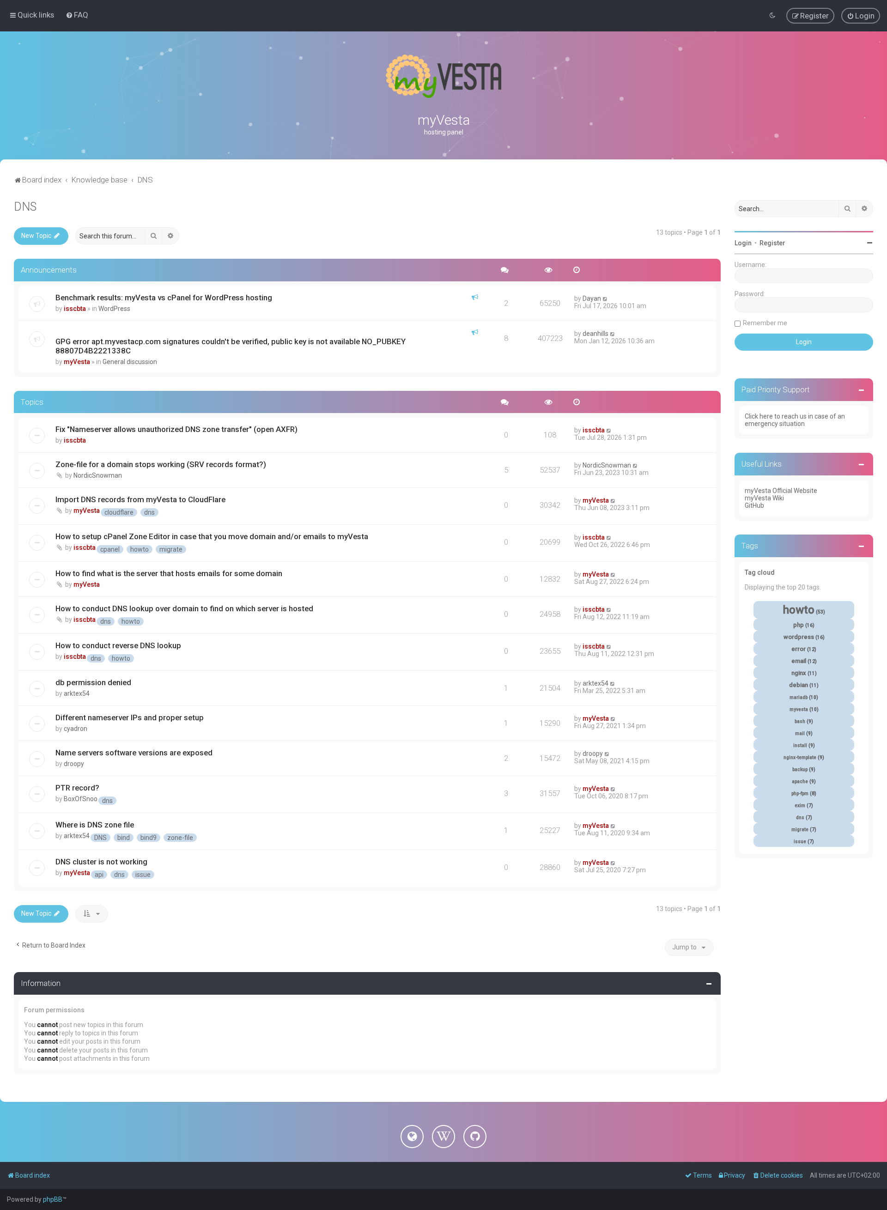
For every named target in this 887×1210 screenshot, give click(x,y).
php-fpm (799, 793)
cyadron (75, 728)
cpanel (110, 549)
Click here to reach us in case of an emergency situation (795, 420)
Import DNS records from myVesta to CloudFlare (140, 499)
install (800, 745)
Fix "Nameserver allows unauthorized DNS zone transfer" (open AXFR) (176, 429)
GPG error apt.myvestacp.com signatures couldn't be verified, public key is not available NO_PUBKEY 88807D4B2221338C (230, 346)
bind (123, 837)
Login (743, 243)
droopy (74, 763)
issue (143, 874)
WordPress (114, 308)
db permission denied (93, 682)
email (798, 660)
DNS (25, 206)
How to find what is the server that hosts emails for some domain (168, 573)
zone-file (180, 837)
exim (800, 805)
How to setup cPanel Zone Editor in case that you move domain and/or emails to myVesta (211, 536)
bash (800, 721)
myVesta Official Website (781, 490)
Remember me (765, 323)
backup (800, 769)
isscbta (75, 308)
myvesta (799, 709)
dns (149, 512)
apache (800, 781)
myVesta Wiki (764, 498)
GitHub (754, 505)
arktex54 (77, 693)
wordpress (799, 636)
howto (139, 549)
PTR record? (77, 787)
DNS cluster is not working (101, 861)
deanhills (595, 333)
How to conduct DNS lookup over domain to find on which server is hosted (184, 608)
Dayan (592, 298)
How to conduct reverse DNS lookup (118, 645)
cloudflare (119, 512)
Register (772, 243)
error (798, 648)
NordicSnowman (97, 475)
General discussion (130, 361)
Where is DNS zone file (94, 824)
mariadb (799, 697)
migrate (170, 549)
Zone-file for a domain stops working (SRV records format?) (160, 464)
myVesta (77, 361)
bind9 (148, 837)
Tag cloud (760, 572)
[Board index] (443, 76)
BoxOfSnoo (80, 799)
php (798, 624)
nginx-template (800, 757)
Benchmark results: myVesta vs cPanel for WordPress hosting (163, 297)
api (99, 874)
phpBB (52, 1199)
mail (800, 733)
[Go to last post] (605, 298)
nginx (798, 672)
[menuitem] (77, 15)
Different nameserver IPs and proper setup (129, 717)
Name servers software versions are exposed (134, 752)
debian (798, 684)
